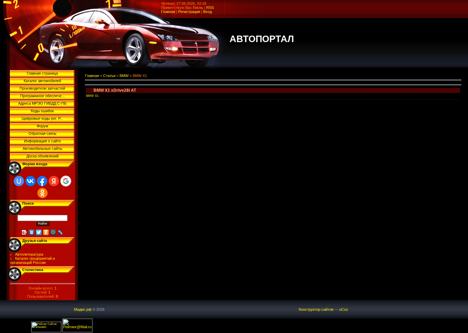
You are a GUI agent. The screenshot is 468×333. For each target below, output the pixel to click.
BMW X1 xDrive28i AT (115, 90)
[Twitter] (38, 232)
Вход (207, 12)
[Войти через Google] (65, 181)
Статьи (109, 76)
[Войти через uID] (19, 181)
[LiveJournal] (60, 232)
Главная (168, 12)
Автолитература (29, 254)
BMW (124, 76)
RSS (210, 7)
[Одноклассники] (46, 232)
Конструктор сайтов (316, 309)
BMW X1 (92, 96)
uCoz (343, 309)
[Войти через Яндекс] (54, 181)
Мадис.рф (82, 309)
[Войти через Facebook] (42, 181)
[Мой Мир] (53, 232)
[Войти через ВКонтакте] (30, 181)
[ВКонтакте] (31, 232)
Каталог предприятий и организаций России (32, 260)
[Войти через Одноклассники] (42, 193)
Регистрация (189, 12)
